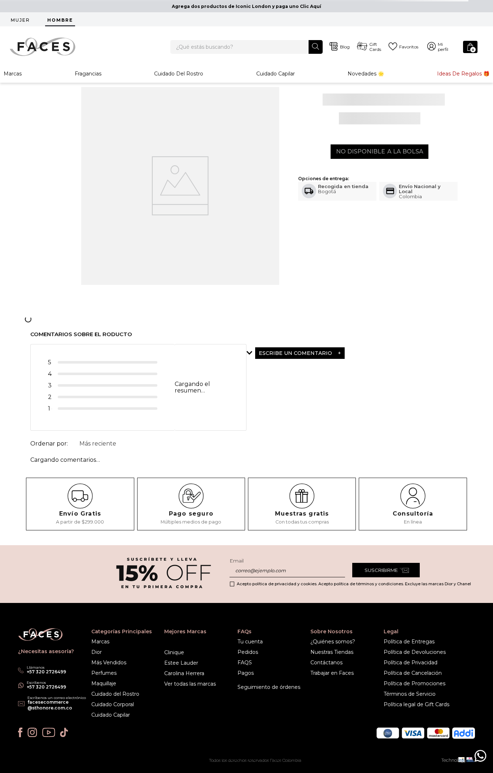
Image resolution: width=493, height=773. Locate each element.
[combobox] (246, 47)
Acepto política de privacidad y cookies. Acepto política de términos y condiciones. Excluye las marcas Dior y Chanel (354, 583)
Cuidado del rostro (178, 73)
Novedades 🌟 (366, 73)
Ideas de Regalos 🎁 (463, 73)
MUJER (20, 20)
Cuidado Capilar (275, 73)
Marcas (13, 73)
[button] (317, 353)
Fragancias (88, 73)
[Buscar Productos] (315, 46)
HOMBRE (60, 20)
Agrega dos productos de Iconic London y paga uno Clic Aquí (246, 6)
